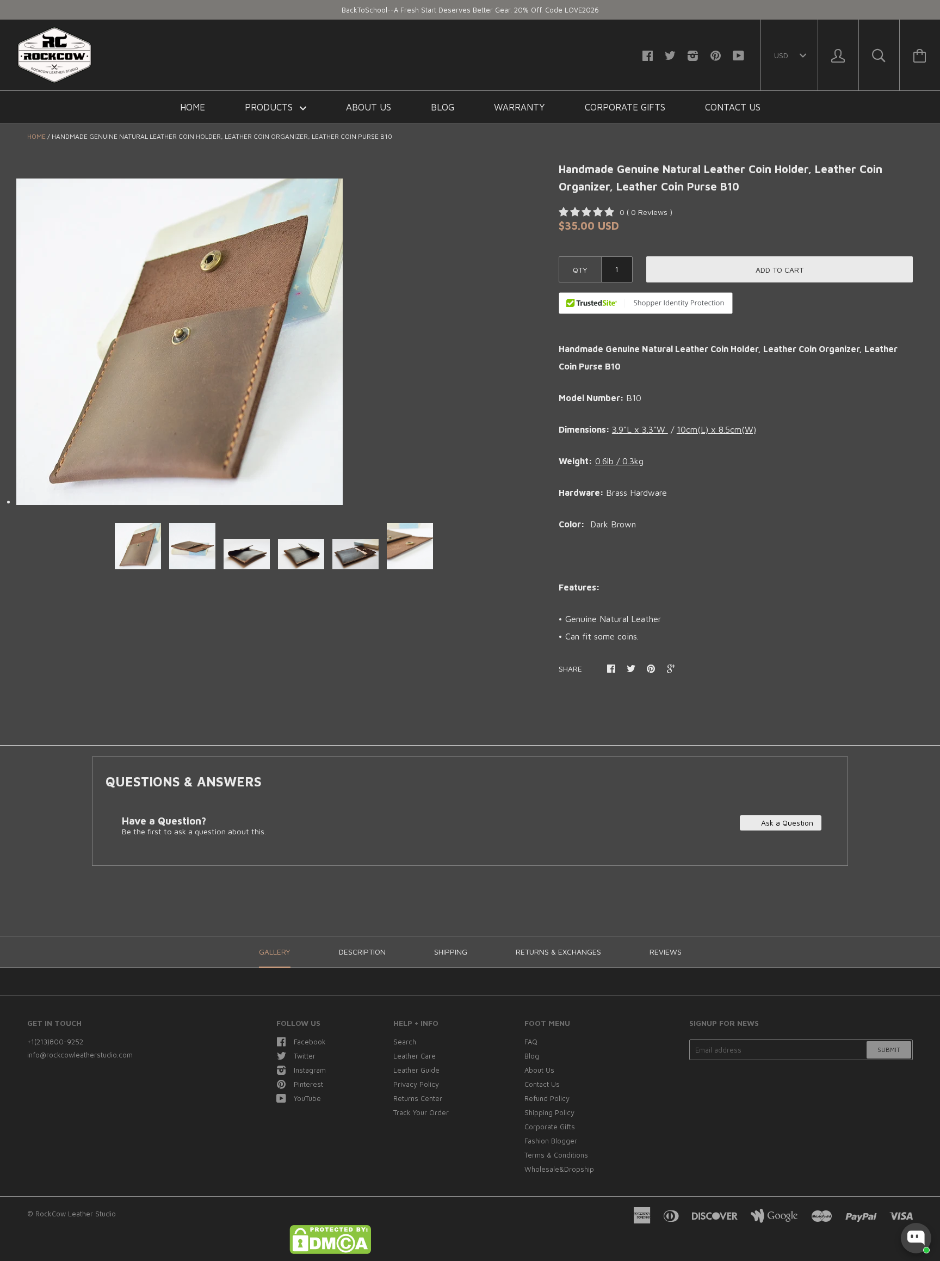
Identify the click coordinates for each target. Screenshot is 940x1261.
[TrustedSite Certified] (646, 303)
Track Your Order (421, 1112)
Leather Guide (416, 1070)
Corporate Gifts (625, 107)
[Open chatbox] (916, 1238)
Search (404, 1041)
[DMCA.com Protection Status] (330, 1251)
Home (192, 107)
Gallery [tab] (274, 951)
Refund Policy (547, 1098)
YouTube (307, 1098)
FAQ (530, 1041)
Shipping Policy (549, 1112)
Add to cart (779, 269)
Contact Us (732, 107)
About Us (368, 107)
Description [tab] (362, 951)
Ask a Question (786, 822)
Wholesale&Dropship (559, 1169)
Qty (580, 269)
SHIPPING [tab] (450, 951)
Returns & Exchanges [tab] (558, 951)
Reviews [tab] (666, 951)
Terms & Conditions (556, 1155)
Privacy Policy (416, 1084)
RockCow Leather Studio (75, 1213)
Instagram (310, 1070)
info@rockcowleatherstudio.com (80, 1054)
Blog (442, 107)
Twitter (305, 1055)
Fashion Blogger (550, 1140)
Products (270, 107)
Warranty (519, 107)
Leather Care (414, 1055)
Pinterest (308, 1084)
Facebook (310, 1041)
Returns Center (417, 1098)
